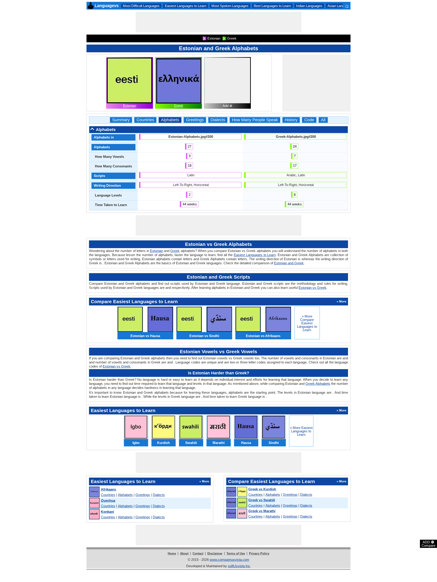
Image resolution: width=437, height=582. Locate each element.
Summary (121, 120)
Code (309, 120)
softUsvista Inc (239, 566)
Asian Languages (340, 6)
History (291, 120)
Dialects (218, 120)
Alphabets (170, 120)
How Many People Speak (255, 120)
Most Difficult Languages (141, 6)
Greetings (195, 120)
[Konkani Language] (94, 514)
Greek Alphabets (317, 383)
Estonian (129, 106)
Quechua (108, 500)
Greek (178, 106)
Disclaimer (214, 553)
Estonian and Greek (289, 263)
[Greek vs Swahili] (236, 503)
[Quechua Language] (94, 503)
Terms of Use (235, 553)
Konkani (107, 512)
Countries (145, 120)
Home (172, 553)
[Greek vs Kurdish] (236, 492)
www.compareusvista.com (229, 560)
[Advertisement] (218, 22)
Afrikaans (108, 489)
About (184, 553)
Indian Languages (309, 6)
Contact (198, 553)
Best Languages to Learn (272, 6)
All (323, 120)
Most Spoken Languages (230, 6)
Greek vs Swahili (261, 500)
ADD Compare (428, 543)
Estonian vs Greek (312, 288)
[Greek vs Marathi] (236, 514)
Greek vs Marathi (261, 511)
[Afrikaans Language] (94, 492)
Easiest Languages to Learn (185, 6)
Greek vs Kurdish (262, 489)
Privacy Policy (259, 553)
